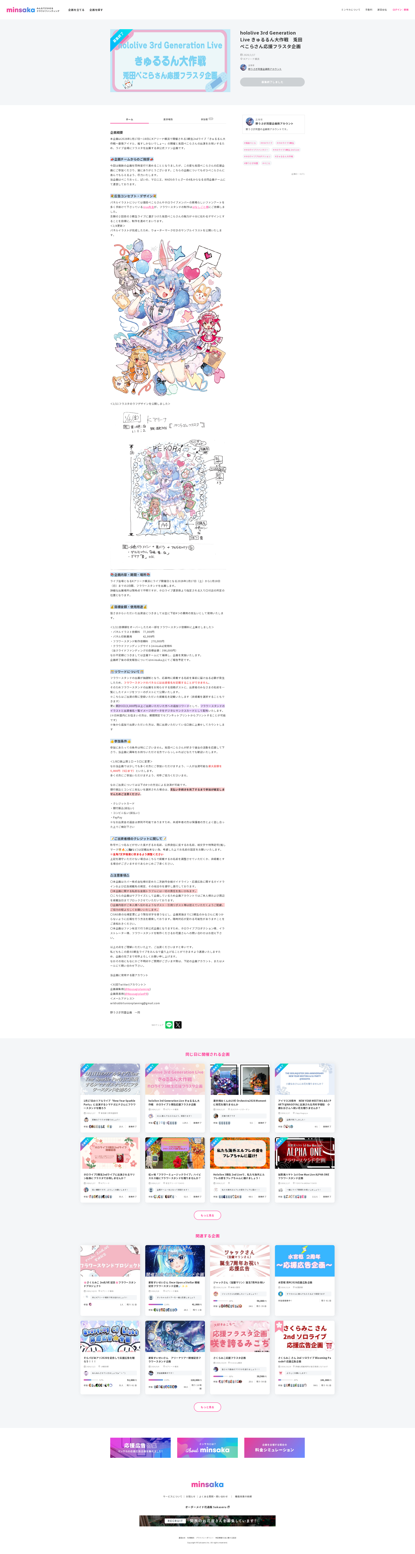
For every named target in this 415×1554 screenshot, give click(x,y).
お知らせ (191, 1496)
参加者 (206, 119)
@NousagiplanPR (136, 994)
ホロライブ (267, 142)
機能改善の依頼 (243, 1496)
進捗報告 (168, 119)
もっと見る (207, 1215)
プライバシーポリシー (205, 1537)
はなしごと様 (200, 207)
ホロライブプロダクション (258, 156)
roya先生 (148, 207)
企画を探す (96, 10)
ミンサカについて (350, 9)
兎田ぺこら (251, 142)
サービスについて (172, 1496)
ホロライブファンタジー (257, 149)
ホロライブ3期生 (286, 142)
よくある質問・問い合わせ (213, 1496)
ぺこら (267, 163)
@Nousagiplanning (137, 989)
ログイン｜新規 (401, 9)
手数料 (368, 9)
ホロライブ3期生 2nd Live (286, 149)
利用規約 (190, 1537)
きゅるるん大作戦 (284, 156)
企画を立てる (76, 10)
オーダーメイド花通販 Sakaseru (207, 1507)
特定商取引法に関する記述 (226, 1537)
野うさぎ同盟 (252, 163)
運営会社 (382, 9)
